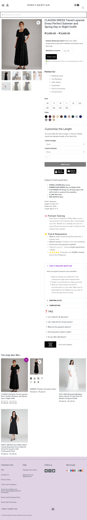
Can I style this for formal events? (60, 322)
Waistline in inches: (53, 51)
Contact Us (5, 475)
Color (47, 112)
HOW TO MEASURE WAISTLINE (60, 266)
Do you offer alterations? (57, 337)
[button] (3, 5)
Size (46, 99)
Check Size (51, 57)
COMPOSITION (54, 305)
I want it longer (50, 141)
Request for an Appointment (28, 475)
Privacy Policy (6, 480)
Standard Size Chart (30, 470)
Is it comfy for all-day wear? (58, 317)
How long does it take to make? (59, 332)
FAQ (2, 470)
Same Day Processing (8, 502)
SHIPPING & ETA (55, 300)
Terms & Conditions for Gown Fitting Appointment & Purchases (11, 490)
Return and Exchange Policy (10, 497)
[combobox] (41, 14)
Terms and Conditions (8, 484)
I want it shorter (51, 148)
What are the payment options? (59, 327)
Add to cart (65, 164)
